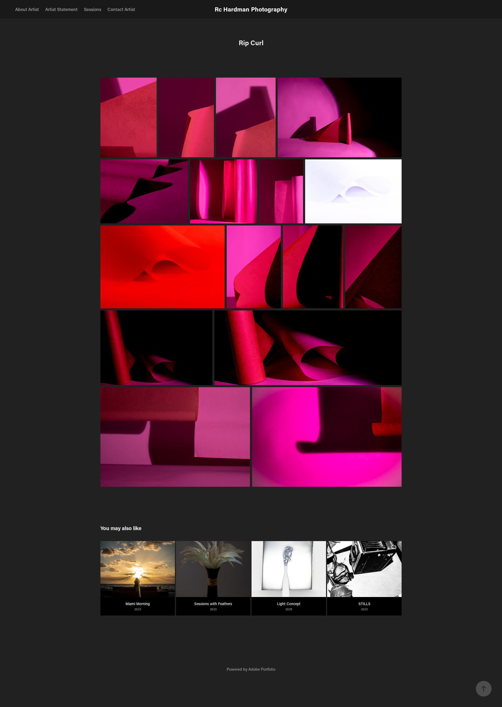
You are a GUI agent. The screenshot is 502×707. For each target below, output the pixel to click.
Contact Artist (121, 9)
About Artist (27, 9)
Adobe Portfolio (261, 669)
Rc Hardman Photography (251, 9)
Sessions (92, 9)
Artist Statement (61, 9)
